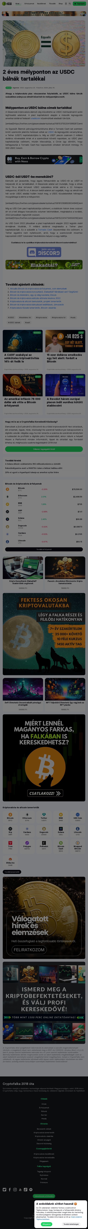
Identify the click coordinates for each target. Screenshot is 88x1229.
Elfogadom (46, 1224)
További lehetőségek (71, 1224)
